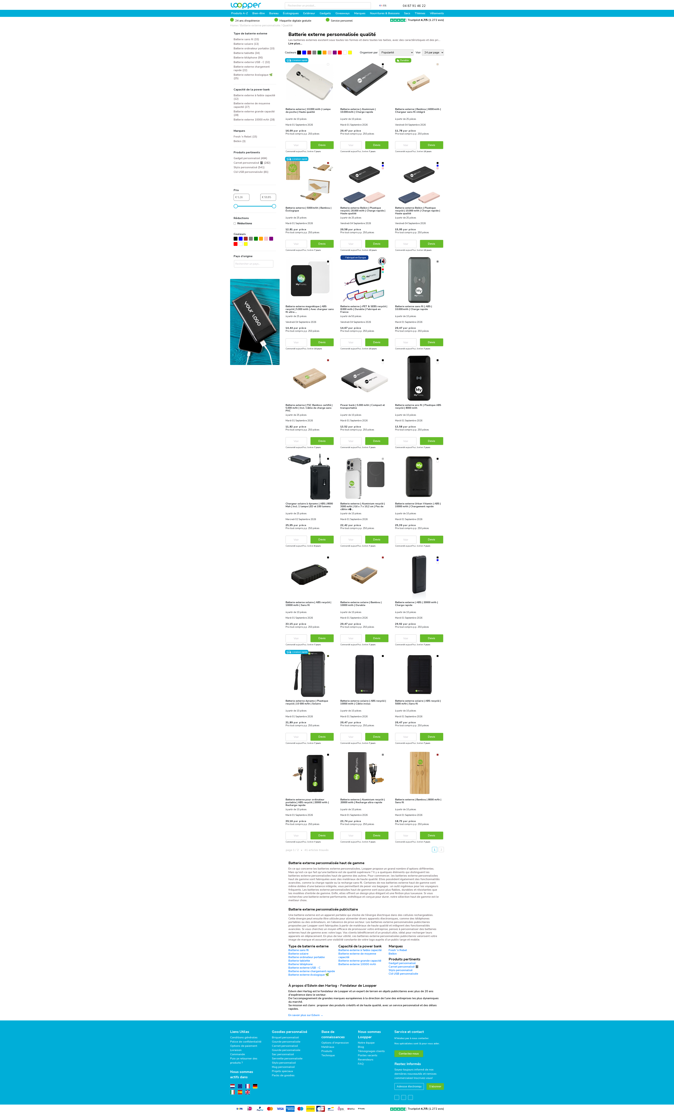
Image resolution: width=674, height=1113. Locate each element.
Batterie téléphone (300, 964)
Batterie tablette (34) (247, 53)
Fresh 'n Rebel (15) (245, 136)
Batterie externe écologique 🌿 (308, 975)
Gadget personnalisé (402, 963)
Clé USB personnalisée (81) (251, 172)
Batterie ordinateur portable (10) (254, 48)
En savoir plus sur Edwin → (305, 1015)
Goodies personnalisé (289, 1031)
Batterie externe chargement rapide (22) (252, 68)
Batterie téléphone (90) (248, 57)
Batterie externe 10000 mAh (357, 964)
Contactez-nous (409, 1054)
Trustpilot (418, 20)
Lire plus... (295, 43)
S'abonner (435, 1086)
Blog (361, 1047)
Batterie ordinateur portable (306, 957)
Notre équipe (366, 1043)
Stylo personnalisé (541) (249, 167)
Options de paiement (243, 1046)
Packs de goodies (283, 1075)
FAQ (361, 1064)
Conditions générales (243, 1037)
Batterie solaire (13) (246, 44)
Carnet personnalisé (285, 1046)
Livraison (236, 1050)
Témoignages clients (371, 1051)
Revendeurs (365, 1060)
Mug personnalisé (283, 1067)
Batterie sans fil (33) (246, 39)
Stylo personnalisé (400, 970)
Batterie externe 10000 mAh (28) (254, 119)
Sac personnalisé (283, 1054)
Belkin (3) (240, 141)
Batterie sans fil (298, 950)
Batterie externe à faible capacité (360, 950)
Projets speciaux (282, 1071)
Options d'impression (335, 1043)
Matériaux (327, 1047)
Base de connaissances (333, 1034)
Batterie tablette (299, 961)
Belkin (393, 954)
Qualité (287, 25)
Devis (322, 145)
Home (234, 25)
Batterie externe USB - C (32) (252, 62)
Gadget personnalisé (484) (250, 158)
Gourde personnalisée (286, 1042)
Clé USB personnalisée (403, 974)
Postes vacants (367, 1055)
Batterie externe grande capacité (359, 961)
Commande (237, 1054)
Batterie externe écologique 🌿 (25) (253, 76)
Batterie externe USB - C (304, 968)
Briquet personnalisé (285, 1037)
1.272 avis (436, 20)
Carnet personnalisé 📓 (404, 967)
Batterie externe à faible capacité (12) (254, 97)
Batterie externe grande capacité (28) (254, 113)
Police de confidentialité (245, 1042)
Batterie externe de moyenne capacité (357, 955)
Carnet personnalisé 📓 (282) (252, 163)
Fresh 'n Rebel (398, 950)
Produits (326, 1051)
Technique (328, 1055)
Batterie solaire (298, 954)
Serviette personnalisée (287, 1058)
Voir (296, 145)
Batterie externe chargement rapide (311, 971)
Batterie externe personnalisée (260, 25)
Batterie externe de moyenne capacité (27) (252, 105)
